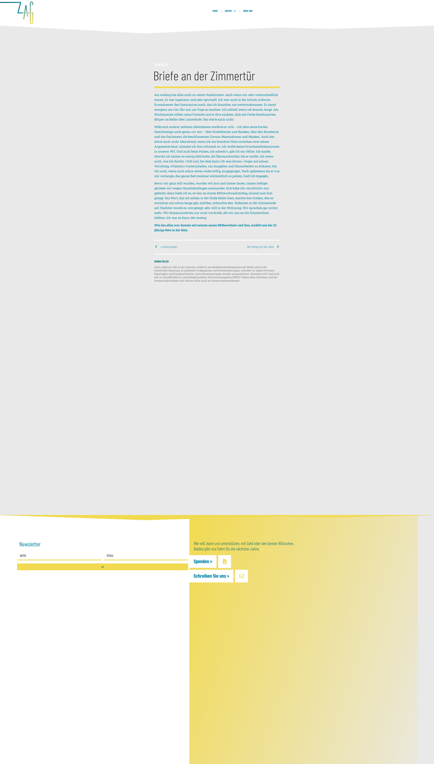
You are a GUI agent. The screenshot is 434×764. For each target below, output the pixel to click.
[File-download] (224, 561)
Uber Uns (247, 10)
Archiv (228, 10)
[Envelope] (241, 576)
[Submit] (102, 566)
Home (215, 10)
